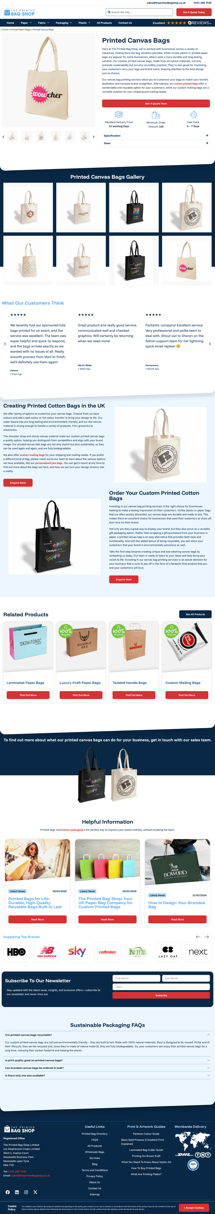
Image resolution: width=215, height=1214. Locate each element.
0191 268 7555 (203, 2)
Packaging (62, 22)
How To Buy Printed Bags (146, 1168)
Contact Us (125, 22)
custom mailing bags (32, 455)
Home (10, 22)
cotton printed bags (186, 83)
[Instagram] (26, 1192)
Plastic (83, 22)
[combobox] (139, 12)
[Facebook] (7, 1192)
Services (95, 1158)
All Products (104, 22)
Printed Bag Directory (95, 1133)
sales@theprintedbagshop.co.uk (166, 2)
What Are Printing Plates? (146, 1174)
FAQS (94, 1139)
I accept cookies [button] (194, 1207)
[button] (3, 136)
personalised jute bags (48, 463)
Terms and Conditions (95, 1170)
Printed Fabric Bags (20, 29)
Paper (24, 22)
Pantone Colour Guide (146, 1133)
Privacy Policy (94, 1176)
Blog (94, 1164)
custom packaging (72, 829)
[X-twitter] (35, 1192)
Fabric (42, 22)
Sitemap (95, 1194)
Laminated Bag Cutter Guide (146, 1150)
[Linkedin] (17, 1192)
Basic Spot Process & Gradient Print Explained (142, 1141)
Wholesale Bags (94, 1152)
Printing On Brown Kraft (146, 1156)
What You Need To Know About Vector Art (146, 1162)
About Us (94, 1182)
